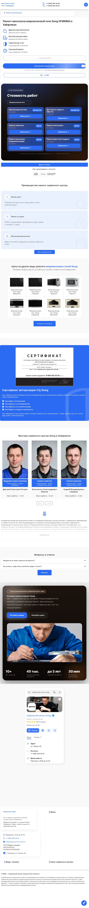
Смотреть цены (37, 615)
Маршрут (34, 730)
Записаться (24, 116)
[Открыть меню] (86, 5)
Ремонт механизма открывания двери (17, 140)
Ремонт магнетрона (55, 125)
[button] (40, 503)
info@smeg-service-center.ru (16, 842)
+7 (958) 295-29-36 (53, 3)
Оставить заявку (17, 615)
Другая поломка (44, 164)
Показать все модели (44, 324)
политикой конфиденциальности (54, 70)
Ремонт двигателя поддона (58, 139)
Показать (44, 572)
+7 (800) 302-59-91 (53, 6)
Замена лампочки (16, 125)
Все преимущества (44, 252)
